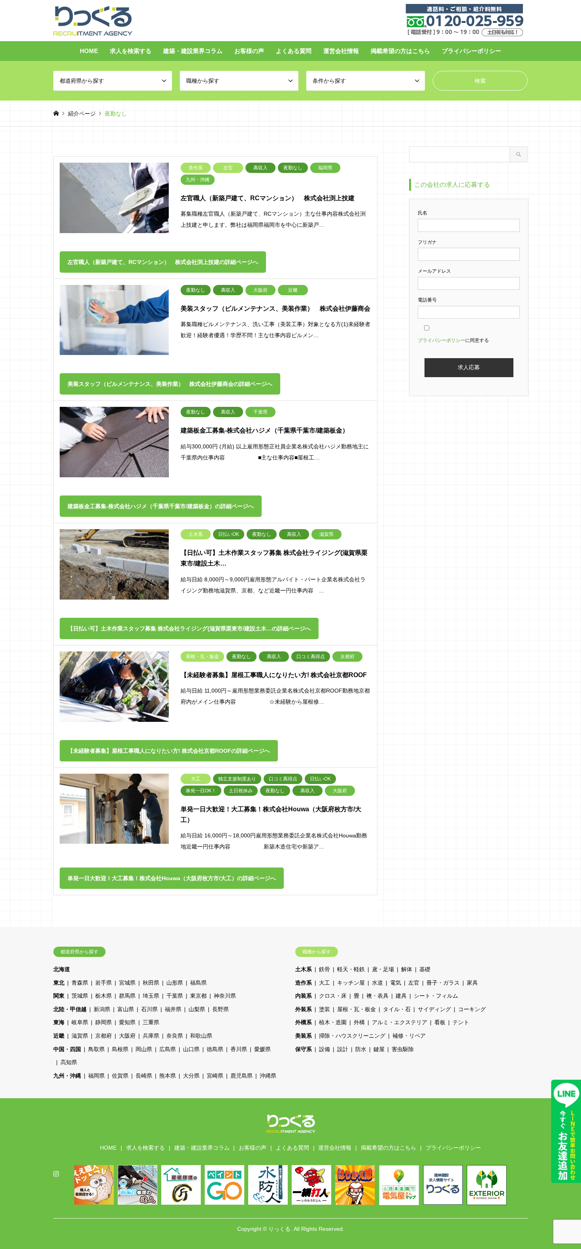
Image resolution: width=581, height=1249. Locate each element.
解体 (406, 969)
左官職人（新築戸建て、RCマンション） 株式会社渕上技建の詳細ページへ (163, 262)
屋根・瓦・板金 (356, 1009)
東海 (58, 1022)
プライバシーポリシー (471, 50)
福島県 (198, 982)
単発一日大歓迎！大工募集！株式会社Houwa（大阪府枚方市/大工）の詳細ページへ (172, 878)
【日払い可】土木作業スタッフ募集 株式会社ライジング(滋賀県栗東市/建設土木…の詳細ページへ (189, 628)
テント (461, 1022)
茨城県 (80, 996)
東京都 (198, 996)
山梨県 (197, 1009)
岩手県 (103, 982)
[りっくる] (92, 20)
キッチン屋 (351, 982)
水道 (377, 982)
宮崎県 (215, 1075)
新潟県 (102, 1009)
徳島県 (215, 1049)
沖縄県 (268, 1075)
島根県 (120, 1049)
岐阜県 (80, 1022)
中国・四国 (67, 1049)
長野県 (220, 1009)
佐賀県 (120, 1075)
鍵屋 (379, 1049)
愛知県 (127, 1022)
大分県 (191, 1075)
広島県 (167, 1049)
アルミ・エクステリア (399, 1022)
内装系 (303, 996)
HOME (89, 50)
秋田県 (151, 982)
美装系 (303, 1036)
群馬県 (127, 996)
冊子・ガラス (443, 982)
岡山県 (144, 1049)
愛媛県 (262, 1049)
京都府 (103, 1036)
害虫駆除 (403, 1049)
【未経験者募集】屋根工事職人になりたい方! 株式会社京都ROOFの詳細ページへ (169, 751)
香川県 (238, 1049)
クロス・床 (333, 996)
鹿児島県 (241, 1075)
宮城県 (127, 982)
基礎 (424, 969)
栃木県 (103, 996)
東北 (58, 982)
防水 (360, 1049)
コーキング (472, 1009)
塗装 (324, 1009)
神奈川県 (225, 996)
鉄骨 (324, 969)
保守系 (303, 1049)
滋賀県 (80, 1036)
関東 (58, 996)
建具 (401, 996)
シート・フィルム (436, 996)
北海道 (61, 969)
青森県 (80, 982)
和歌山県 (201, 1036)
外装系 (303, 1009)
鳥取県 (96, 1049)
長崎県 (144, 1075)
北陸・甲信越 (70, 1009)
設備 (324, 1049)
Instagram (56, 1173)
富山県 (125, 1009)
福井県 (173, 1009)
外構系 (303, 1022)
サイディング (434, 1009)
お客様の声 (249, 50)
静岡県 (103, 1022)
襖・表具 (377, 996)
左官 (413, 982)
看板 (439, 1022)
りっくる (279, 1229)
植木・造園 (333, 1022)
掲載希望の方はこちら (400, 50)
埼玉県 (151, 996)
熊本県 (167, 1075)
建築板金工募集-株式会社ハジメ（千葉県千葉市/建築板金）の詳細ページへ (161, 506)
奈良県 (174, 1036)
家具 (472, 982)
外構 (359, 1022)
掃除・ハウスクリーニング (352, 1036)
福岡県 (96, 1075)
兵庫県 (151, 1036)
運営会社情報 (341, 50)
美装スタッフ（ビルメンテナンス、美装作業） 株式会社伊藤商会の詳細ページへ (170, 384)
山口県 (191, 1049)
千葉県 (174, 996)
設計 (342, 1049)
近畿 (58, 1036)
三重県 (151, 1022)
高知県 (68, 1062)
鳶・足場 (383, 969)
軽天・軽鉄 (351, 969)
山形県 (174, 982)
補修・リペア (409, 1036)
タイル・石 (397, 1009)
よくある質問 (293, 50)
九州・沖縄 (67, 1075)
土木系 (303, 969)
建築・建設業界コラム (193, 50)
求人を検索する (130, 50)
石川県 (149, 1009)
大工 (324, 982)
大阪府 (127, 1036)
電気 (395, 982)
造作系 (303, 982)
